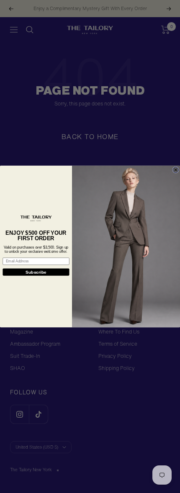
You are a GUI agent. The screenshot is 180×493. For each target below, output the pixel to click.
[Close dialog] (176, 170)
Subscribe (36, 272)
